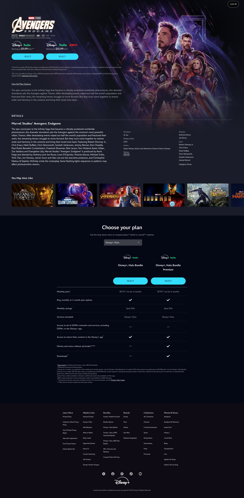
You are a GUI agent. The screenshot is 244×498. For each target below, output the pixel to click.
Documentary (148, 443)
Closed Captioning (89, 454)
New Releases (87, 427)
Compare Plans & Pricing (111, 457)
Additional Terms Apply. (30, 76)
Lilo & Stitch (168, 438)
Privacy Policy (67, 417)
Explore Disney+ (88, 417)
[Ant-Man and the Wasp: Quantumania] (76, 195)
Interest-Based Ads (69, 449)
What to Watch (88, 433)
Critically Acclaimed (150, 427)
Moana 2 (167, 433)
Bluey (166, 443)
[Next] (239, 195)
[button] (91, 412)
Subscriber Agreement (70, 438)
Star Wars (127, 433)
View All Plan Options (21, 84)
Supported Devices (89, 443)
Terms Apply (62, 365)
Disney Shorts (148, 438)
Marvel (126, 427)
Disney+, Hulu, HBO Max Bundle (111, 442)
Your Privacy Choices (69, 444)
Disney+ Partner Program (91, 465)
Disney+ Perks (87, 422)
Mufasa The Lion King (171, 465)
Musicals (146, 422)
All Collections (148, 417)
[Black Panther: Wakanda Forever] (32, 195)
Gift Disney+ (87, 459)
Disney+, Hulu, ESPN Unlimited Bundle (110, 434)
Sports (146, 433)
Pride (145, 449)
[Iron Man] (164, 195)
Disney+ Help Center (118, 380)
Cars (165, 454)
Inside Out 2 (168, 427)
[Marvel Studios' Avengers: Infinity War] (120, 195)
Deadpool (167, 417)
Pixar (125, 422)
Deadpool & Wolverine (171, 422)
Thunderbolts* (168, 449)
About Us (86, 449)
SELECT (27, 56)
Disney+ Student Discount (111, 417)
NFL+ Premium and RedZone (109, 450)
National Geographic (130, 438)
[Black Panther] (207, 195)
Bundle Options (108, 422)
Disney (126, 417)
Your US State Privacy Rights (69, 431)
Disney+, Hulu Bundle (110, 427)
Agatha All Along (170, 459)
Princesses (147, 454)
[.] (103, 473)
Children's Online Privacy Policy (71, 423)
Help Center (87, 438)
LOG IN (233, 4)
